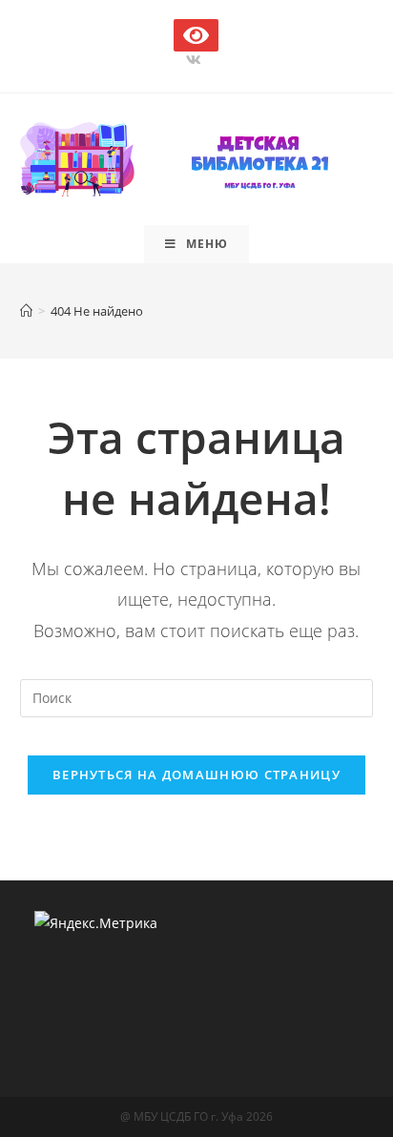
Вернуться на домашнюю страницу (196, 774)
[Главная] (26, 311)
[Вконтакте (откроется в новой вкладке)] (196, 60)
